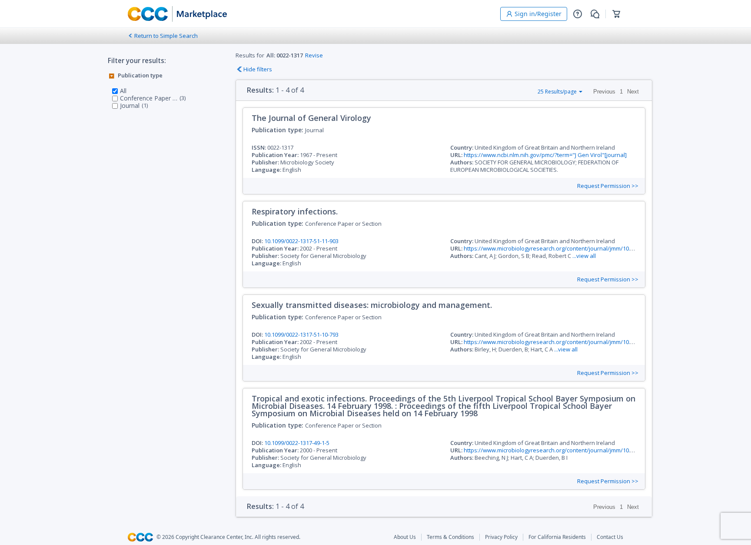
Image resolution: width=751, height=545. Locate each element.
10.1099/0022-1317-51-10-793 (301, 334)
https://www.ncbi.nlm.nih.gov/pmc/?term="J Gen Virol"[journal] (545, 155)
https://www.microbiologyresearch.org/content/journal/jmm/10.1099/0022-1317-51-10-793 (580, 342)
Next (633, 91)
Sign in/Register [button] (538, 14)
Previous (604, 91)
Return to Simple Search (166, 36)
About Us (405, 537)
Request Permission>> (607, 186)
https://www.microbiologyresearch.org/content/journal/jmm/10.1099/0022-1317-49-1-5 (576, 450)
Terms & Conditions (450, 537)
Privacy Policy (501, 537)
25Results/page (557, 91)
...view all (584, 256)
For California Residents (557, 537)
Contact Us (610, 537)
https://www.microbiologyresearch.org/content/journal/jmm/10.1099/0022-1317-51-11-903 (580, 248)
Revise (314, 55)
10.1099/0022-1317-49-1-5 (296, 443)
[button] (578, 14)
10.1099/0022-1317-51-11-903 (301, 241)
